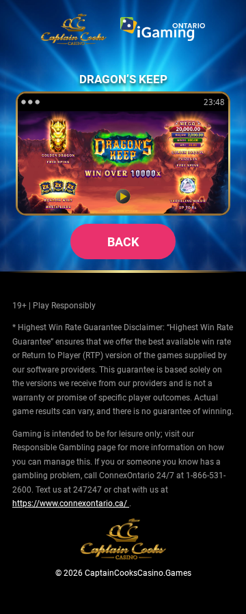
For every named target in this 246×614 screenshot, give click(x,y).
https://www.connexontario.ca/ (70, 502)
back (123, 241)
